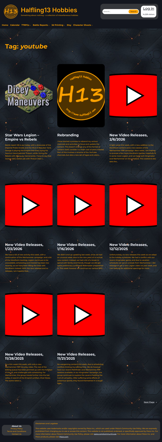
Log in (148, 8)
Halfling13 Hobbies (49, 10)
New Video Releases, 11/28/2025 (24, 356)
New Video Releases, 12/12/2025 (128, 247)
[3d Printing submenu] (64, 25)
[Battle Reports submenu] (49, 25)
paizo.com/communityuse (105, 434)
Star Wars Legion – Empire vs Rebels (22, 137)
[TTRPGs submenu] (30, 25)
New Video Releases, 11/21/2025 (76, 356)
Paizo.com (63, 437)
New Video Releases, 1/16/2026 (76, 247)
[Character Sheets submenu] (92, 25)
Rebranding (68, 135)
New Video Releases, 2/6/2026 (128, 137)
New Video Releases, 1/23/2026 (24, 247)
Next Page (150, 402)
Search (133, 11)
